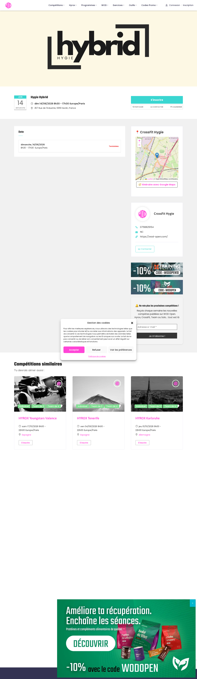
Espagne (26, 434)
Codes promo (148, 5)
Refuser (96, 349)
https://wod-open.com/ (154, 236)
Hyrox (72, 5)
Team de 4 (53, 406)
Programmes (88, 5)
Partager (138, 107)
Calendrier (177, 107)
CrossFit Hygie (164, 213)
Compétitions (55, 5)
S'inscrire (157, 100)
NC (141, 232)
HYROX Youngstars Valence (38, 418)
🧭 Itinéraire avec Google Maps (156, 184)
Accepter (74, 349)
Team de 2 (38, 406)
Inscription (188, 5)
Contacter (157, 107)
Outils (132, 5)
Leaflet (150, 179)
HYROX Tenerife (88, 418)
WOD (104, 5)
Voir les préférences (121, 349)
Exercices (118, 5)
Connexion (174, 5)
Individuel (24, 406)
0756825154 (147, 227)
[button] (132, 322)
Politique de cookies (97, 356)
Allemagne (144, 434)
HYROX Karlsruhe (147, 418)
